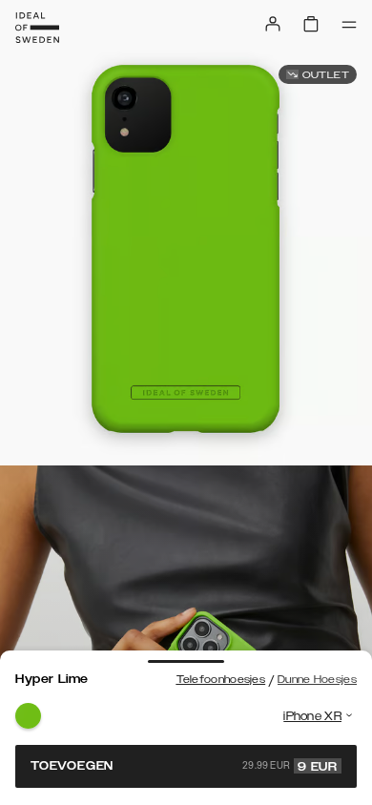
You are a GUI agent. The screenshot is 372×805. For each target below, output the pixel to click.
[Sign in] (273, 24)
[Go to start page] (37, 27)
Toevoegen (184, 766)
